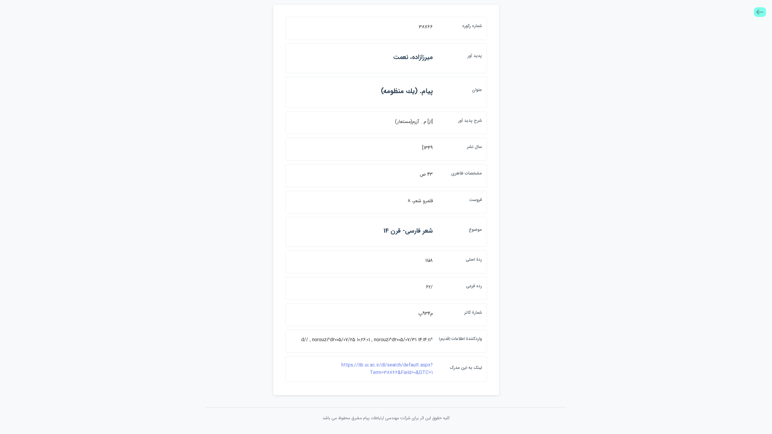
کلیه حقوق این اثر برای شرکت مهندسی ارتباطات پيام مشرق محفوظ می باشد (386, 418)
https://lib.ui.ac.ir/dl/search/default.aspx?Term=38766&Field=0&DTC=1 (387, 369)
